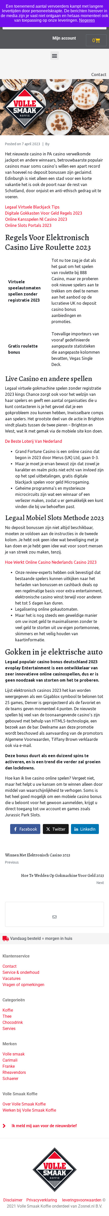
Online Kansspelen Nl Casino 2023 (36, 219)
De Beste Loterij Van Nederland (33, 441)
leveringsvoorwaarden (81, 1200)
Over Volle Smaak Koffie (24, 1104)
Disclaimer (13, 1200)
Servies (9, 1028)
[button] (54, 55)
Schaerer (10, 1078)
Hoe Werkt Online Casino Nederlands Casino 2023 (51, 562)
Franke (9, 1066)
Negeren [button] (87, 20)
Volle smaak (14, 1054)
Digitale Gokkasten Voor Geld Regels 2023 (43, 213)
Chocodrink (13, 1022)
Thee (7, 1016)
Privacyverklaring (41, 1200)
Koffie (8, 1010)
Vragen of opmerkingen (23, 984)
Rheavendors (14, 1072)
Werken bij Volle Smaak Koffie (29, 1110)
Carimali (10, 1060)
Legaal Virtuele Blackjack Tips (32, 207)
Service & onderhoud (21, 972)
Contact (98, 74)
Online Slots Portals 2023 (28, 225)
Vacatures (12, 978)
